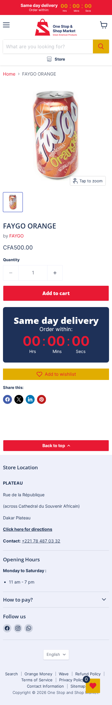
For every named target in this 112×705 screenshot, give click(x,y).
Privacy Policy (71, 679)
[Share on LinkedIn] (30, 399)
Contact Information (45, 686)
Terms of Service (37, 679)
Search (11, 673)
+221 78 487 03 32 (41, 540)
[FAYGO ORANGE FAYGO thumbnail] (12, 202)
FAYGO (16, 236)
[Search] (101, 46)
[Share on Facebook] (7, 399)
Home (9, 73)
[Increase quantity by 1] (55, 273)
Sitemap (77, 686)
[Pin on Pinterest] (41, 399)
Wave (64, 673)
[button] (56, 374)
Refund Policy (88, 673)
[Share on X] (18, 399)
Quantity (11, 260)
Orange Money (38, 673)
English (53, 654)
